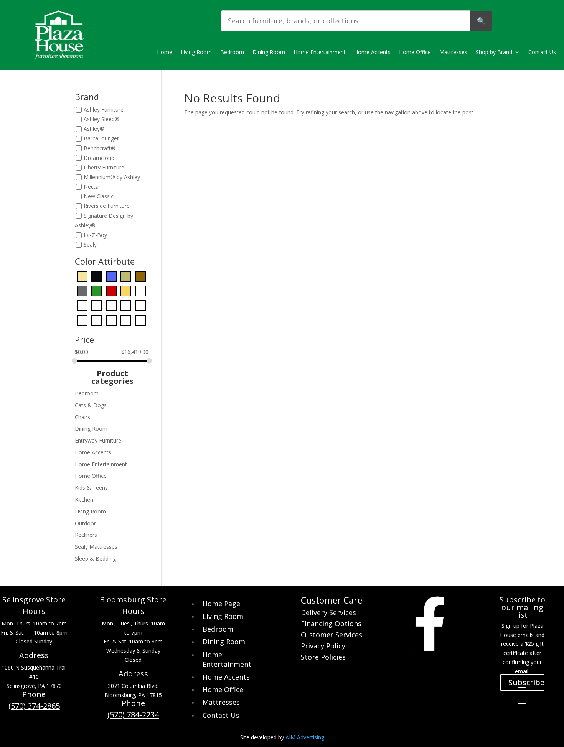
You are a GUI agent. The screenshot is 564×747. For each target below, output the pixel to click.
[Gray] (140, 290)
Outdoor (85, 523)
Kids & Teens (91, 487)
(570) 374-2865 (34, 706)
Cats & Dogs (91, 405)
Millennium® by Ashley (112, 177)
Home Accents (372, 52)
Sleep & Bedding (95, 558)
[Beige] (82, 276)
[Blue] (111, 276)
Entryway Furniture (98, 440)
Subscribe (526, 682)
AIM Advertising (304, 737)
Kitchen (84, 499)
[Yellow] (140, 319)
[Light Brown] (111, 305)
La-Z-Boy (95, 235)
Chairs (82, 417)
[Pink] (82, 319)
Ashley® (94, 129)
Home (164, 52)
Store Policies (323, 657)
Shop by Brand (494, 52)
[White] (126, 319)
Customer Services (331, 635)
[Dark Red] (111, 290)
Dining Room (268, 52)
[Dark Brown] (140, 276)
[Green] (82, 305)
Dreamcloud (99, 157)
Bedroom (232, 52)
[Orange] (126, 305)
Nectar (92, 186)
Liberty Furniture (104, 167)
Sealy (90, 244)
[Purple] (96, 319)
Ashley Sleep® (101, 119)
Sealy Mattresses (96, 546)
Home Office (415, 52)
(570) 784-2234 (133, 714)
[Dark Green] (96, 290)
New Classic (99, 196)
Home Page (221, 603)
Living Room (196, 52)
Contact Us (542, 52)
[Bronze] (126, 276)
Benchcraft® (99, 148)
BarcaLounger (101, 138)
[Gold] (126, 290)
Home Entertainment (320, 52)
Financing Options (331, 624)
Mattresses (453, 52)
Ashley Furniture (104, 109)
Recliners (86, 534)
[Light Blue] (96, 305)
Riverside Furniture (107, 206)
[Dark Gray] (82, 290)
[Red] (111, 319)
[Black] (96, 276)
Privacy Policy (323, 646)
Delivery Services (328, 613)
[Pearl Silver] (140, 305)
